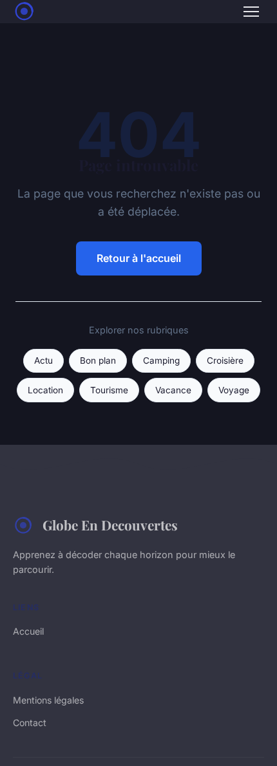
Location (45, 390)
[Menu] (251, 11)
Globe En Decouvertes (110, 525)
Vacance (173, 390)
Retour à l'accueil (139, 258)
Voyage (233, 390)
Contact (29, 722)
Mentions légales (48, 700)
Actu (43, 360)
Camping (161, 360)
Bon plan (98, 360)
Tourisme (109, 390)
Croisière (225, 360)
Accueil (28, 631)
